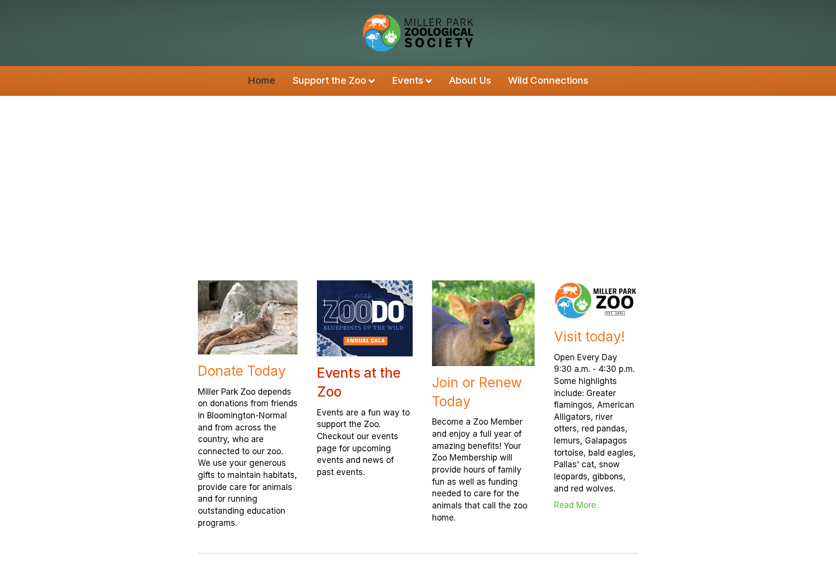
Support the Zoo (329, 80)
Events (407, 80)
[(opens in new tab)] (596, 300)
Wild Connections (548, 80)
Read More (596, 505)
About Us (470, 80)
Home (261, 80)
